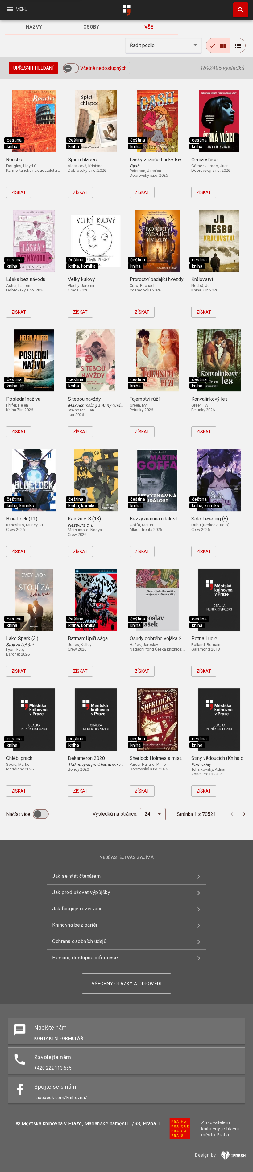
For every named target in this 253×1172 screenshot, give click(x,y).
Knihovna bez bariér (75, 925)
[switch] (71, 68)
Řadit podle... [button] (144, 45)
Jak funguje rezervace (77, 909)
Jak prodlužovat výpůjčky (81, 892)
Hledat (238, 10)
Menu (16, 9)
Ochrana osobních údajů (79, 941)
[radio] (218, 45)
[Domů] (126, 10)
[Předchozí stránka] (232, 814)
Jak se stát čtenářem (76, 876)
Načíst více (18, 814)
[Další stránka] (244, 814)
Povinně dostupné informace (85, 958)
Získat (18, 192)
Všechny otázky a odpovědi (127, 983)
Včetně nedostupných (103, 68)
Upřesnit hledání (33, 68)
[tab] (33, 27)
